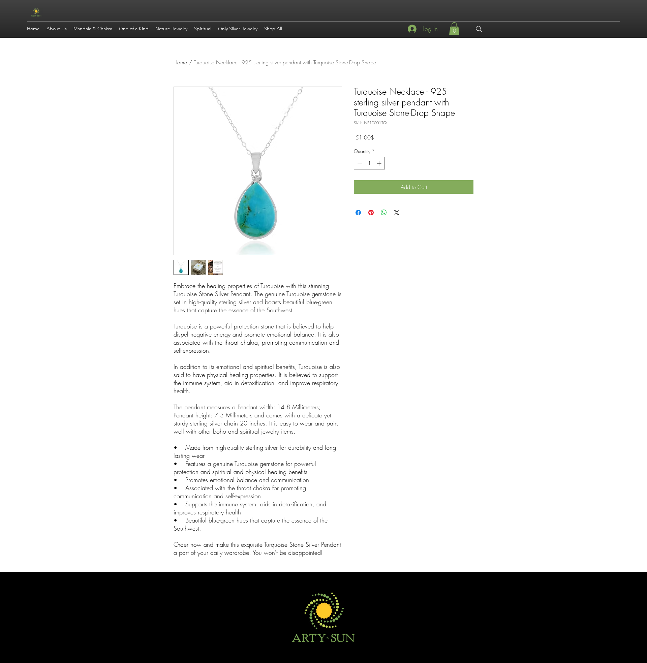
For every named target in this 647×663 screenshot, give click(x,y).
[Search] (479, 29)
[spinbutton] (369, 163)
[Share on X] (397, 213)
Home (180, 62)
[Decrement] (359, 163)
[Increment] (379, 163)
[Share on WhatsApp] (384, 213)
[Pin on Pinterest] (371, 213)
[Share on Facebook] (358, 213)
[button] (454, 28)
